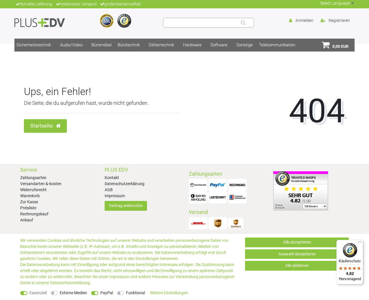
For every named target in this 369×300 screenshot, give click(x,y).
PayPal (106, 292)
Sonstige (244, 45)
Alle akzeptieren (297, 242)
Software (218, 45)
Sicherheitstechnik (33, 45)
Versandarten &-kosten (40, 183)
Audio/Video (71, 45)
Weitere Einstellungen (169, 292)
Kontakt (112, 177)
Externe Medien (73, 292)
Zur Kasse (29, 202)
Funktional (135, 292)
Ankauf (26, 220)
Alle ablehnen (297, 265)
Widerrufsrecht (33, 189)
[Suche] (243, 22)
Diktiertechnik (161, 45)
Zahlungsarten (33, 177)
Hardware (192, 45)
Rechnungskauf (34, 214)
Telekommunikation (277, 45)
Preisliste (28, 208)
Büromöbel (101, 45)
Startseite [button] (42, 126)
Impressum (115, 195)
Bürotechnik (129, 45)
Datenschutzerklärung (124, 183)
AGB (109, 189)
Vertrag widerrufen (126, 205)
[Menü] (359, 243)
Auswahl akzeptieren (297, 254)
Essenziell (38, 292)
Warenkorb (30, 195)
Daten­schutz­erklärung (70, 282)
